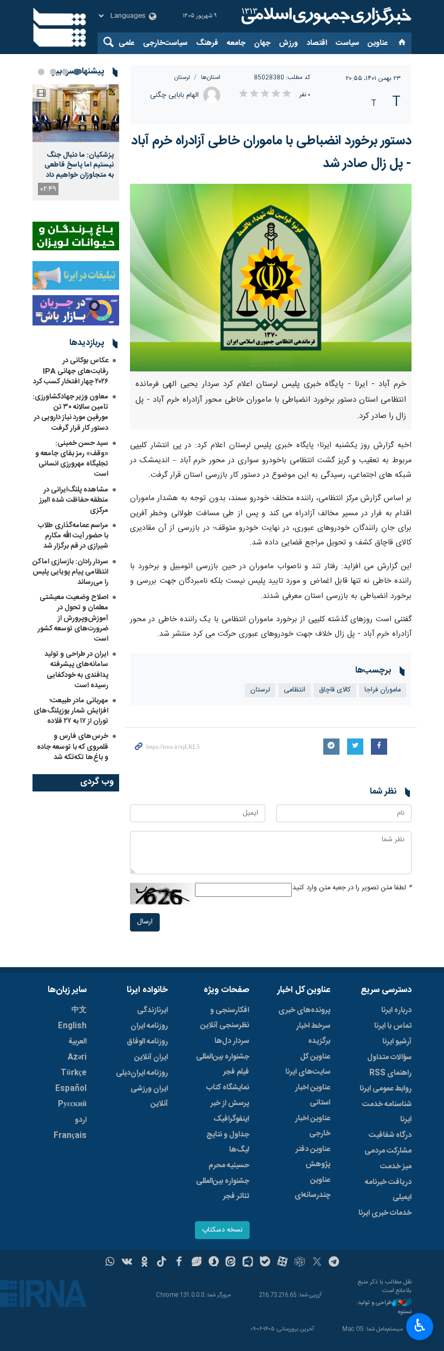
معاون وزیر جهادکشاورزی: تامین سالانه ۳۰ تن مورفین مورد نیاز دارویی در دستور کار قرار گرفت (70, 412)
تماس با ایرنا (393, 1026)
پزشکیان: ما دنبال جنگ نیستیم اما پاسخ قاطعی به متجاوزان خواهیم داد (79, 165)
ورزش (288, 43)
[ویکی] (127, 1263)
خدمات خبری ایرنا (385, 1213)
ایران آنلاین (151, 1057)
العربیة (77, 1041)
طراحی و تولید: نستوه (384, 1307)
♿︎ (420, 1325)
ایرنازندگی (152, 1010)
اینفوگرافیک (231, 1119)
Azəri (77, 1057)
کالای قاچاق (335, 690)
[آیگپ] (247, 1263)
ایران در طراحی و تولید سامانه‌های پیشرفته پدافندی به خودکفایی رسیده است (76, 669)
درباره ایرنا (396, 1010)
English (72, 1026)
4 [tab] (41, 72)
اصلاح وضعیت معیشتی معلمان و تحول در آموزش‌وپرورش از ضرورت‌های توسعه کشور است (73, 618)
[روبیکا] (299, 1263)
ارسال (145, 922)
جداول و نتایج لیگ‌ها (227, 1142)
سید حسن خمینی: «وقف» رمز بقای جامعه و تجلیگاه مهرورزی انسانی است (71, 459)
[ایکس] (317, 1263)
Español (71, 1088)
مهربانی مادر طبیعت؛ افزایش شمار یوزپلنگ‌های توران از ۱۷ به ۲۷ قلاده (71, 711)
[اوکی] (144, 1263)
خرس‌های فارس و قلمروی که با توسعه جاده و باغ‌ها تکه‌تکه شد (72, 746)
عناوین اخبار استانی (312, 1095)
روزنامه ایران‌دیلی (142, 1073)
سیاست (347, 43)
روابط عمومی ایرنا (386, 1088)
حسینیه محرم (228, 1165)
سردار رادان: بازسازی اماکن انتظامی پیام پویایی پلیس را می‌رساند (70, 572)
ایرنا (325, 16)
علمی (126, 43)
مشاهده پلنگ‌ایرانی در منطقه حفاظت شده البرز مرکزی (74, 500)
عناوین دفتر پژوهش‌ (313, 1157)
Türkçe (74, 1073)
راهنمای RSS (390, 1073)
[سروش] (213, 1263)
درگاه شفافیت (390, 1135)
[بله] (265, 1263)
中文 (79, 1010)
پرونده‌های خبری (304, 1010)
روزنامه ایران (149, 1026)
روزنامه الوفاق (147, 1041)
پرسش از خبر (230, 1103)
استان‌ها (210, 77)
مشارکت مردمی (388, 1150)
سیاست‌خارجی (165, 43)
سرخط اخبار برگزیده (313, 1034)
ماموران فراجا (382, 690)
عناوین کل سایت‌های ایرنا (307, 1064)
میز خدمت (396, 1166)
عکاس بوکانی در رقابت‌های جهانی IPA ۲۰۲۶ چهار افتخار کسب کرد (70, 371)
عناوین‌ (378, 43)
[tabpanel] (75, 142)
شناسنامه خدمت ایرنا (387, 1112)
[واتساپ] (110, 1263)
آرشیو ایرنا (397, 1041)
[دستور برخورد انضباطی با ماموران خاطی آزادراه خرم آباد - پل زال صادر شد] (271, 277)
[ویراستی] (196, 1263)
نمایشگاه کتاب (227, 1087)
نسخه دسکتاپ (222, 1230)
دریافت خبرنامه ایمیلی (388, 1190)
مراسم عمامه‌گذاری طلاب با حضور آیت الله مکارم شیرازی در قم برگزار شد (73, 536)
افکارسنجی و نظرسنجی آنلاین (224, 1018)
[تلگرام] (334, 1263)
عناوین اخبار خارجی (312, 1126)
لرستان (182, 77)
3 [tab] (53, 72)
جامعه (236, 43)
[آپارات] (282, 1263)
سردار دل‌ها (231, 1041)
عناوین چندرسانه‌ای (312, 1188)
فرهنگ (207, 43)
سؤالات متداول (389, 1057)
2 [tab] (65, 72)
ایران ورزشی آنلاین (149, 1096)
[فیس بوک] (179, 1263)
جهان (262, 43)
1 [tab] (77, 72)
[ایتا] (231, 1263)
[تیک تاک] (161, 1263)
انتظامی (294, 690)
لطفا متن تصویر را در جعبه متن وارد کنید (352, 888)
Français (70, 1135)
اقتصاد (316, 43)
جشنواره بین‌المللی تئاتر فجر (222, 1189)
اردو (81, 1120)
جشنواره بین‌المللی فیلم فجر (222, 1064)
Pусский (72, 1104)
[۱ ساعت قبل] (75, 113)
